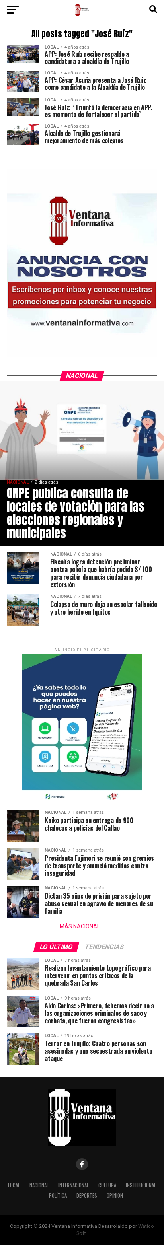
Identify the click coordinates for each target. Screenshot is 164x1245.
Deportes (86, 1195)
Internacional (73, 1185)
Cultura (107, 1185)
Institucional (141, 1185)
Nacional (39, 1185)
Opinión (115, 1195)
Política (58, 1195)
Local (14, 1185)
